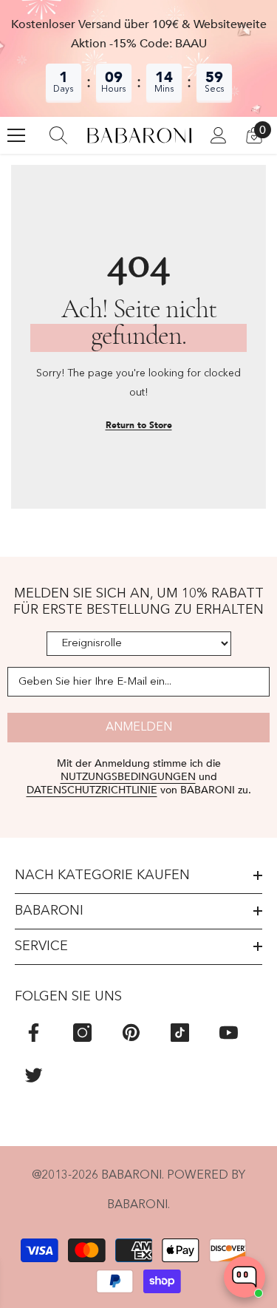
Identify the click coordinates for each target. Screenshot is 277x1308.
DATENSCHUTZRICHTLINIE (92, 790)
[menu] (16, 135)
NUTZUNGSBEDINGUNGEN (128, 777)
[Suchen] (58, 135)
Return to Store (139, 425)
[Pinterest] (131, 1032)
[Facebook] (33, 1032)
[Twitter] (33, 1075)
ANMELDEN (139, 727)
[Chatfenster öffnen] (244, 1277)
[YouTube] (228, 1032)
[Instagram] (82, 1032)
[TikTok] (180, 1032)
